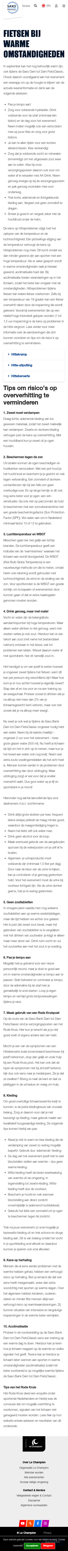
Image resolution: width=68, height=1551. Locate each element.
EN (48, 5)
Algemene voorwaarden (34, 1505)
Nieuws (25, 5)
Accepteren (32, 1546)
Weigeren (48, 1546)
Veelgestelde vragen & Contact (34, 1495)
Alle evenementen (34, 1477)
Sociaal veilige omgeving (34, 1482)
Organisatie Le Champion (34, 1467)
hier (49, 1415)
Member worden (34, 1472)
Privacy (47, 1532)
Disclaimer (34, 1500)
